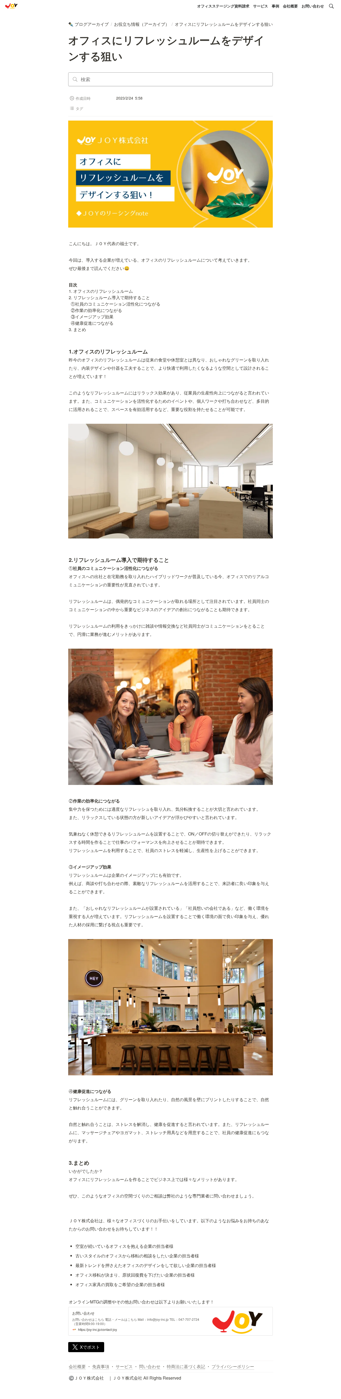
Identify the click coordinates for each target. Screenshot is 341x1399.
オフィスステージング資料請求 (223, 6)
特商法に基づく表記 (186, 1366)
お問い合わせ (313, 6)
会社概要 (290, 6)
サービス (260, 6)
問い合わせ (149, 1366)
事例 (275, 6)
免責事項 (100, 1366)
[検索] (331, 6)
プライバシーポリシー (233, 1366)
